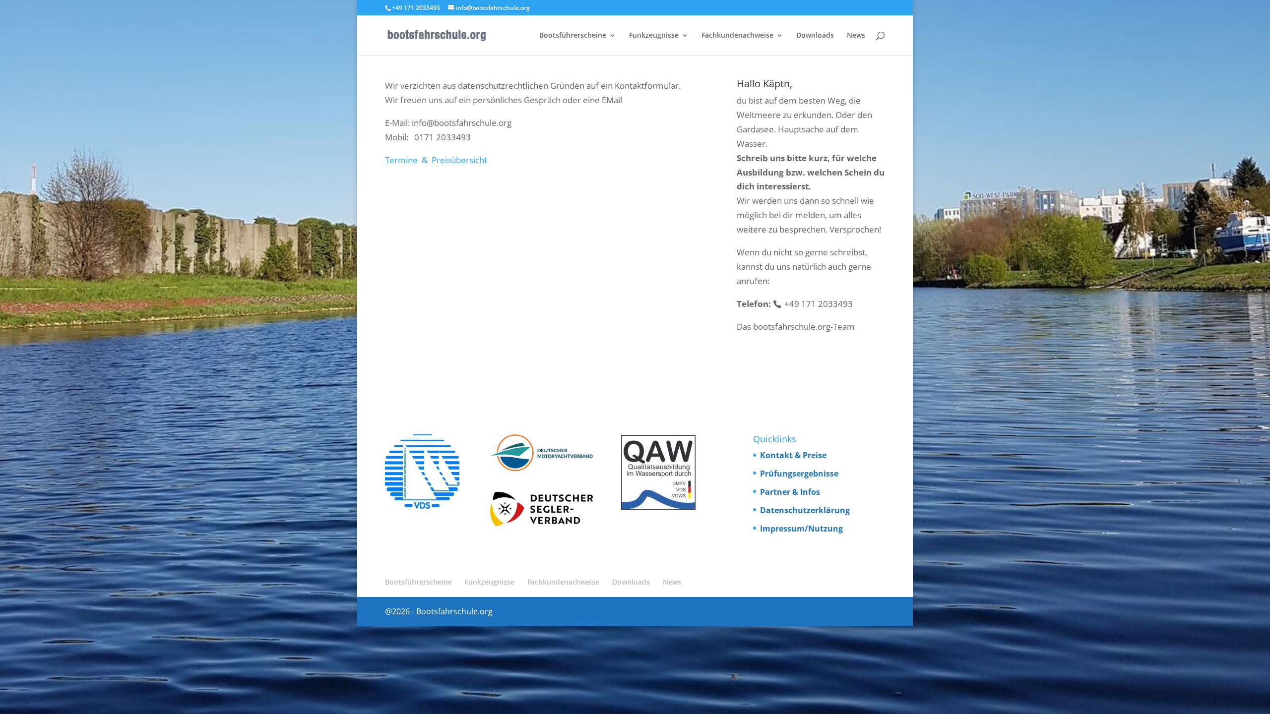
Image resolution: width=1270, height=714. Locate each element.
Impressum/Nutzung (801, 528)
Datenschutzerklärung (805, 510)
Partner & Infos (790, 491)
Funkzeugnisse (654, 36)
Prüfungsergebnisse (799, 473)
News (856, 36)
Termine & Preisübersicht (436, 160)
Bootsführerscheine (572, 36)
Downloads (815, 36)
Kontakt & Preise (793, 455)
